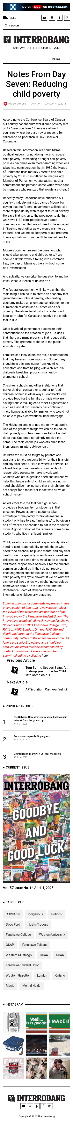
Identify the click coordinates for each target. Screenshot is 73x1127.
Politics (56, 914)
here (45, 655)
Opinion (35, 103)
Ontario (60, 975)
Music (10, 985)
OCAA (44, 955)
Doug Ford (13, 924)
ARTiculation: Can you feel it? (46, 689)
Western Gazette (17, 975)
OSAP (10, 945)
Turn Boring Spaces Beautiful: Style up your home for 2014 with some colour (47, 671)
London (42, 975)
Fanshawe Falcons (34, 945)
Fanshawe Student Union (22, 965)
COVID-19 (13, 914)
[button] (58, 59)
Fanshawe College (18, 934)
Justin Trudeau (38, 924)
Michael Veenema (17, 103)
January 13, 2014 (55, 103)
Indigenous (35, 914)
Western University (52, 934)
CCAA (60, 955)
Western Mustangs (19, 955)
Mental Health (31, 985)
